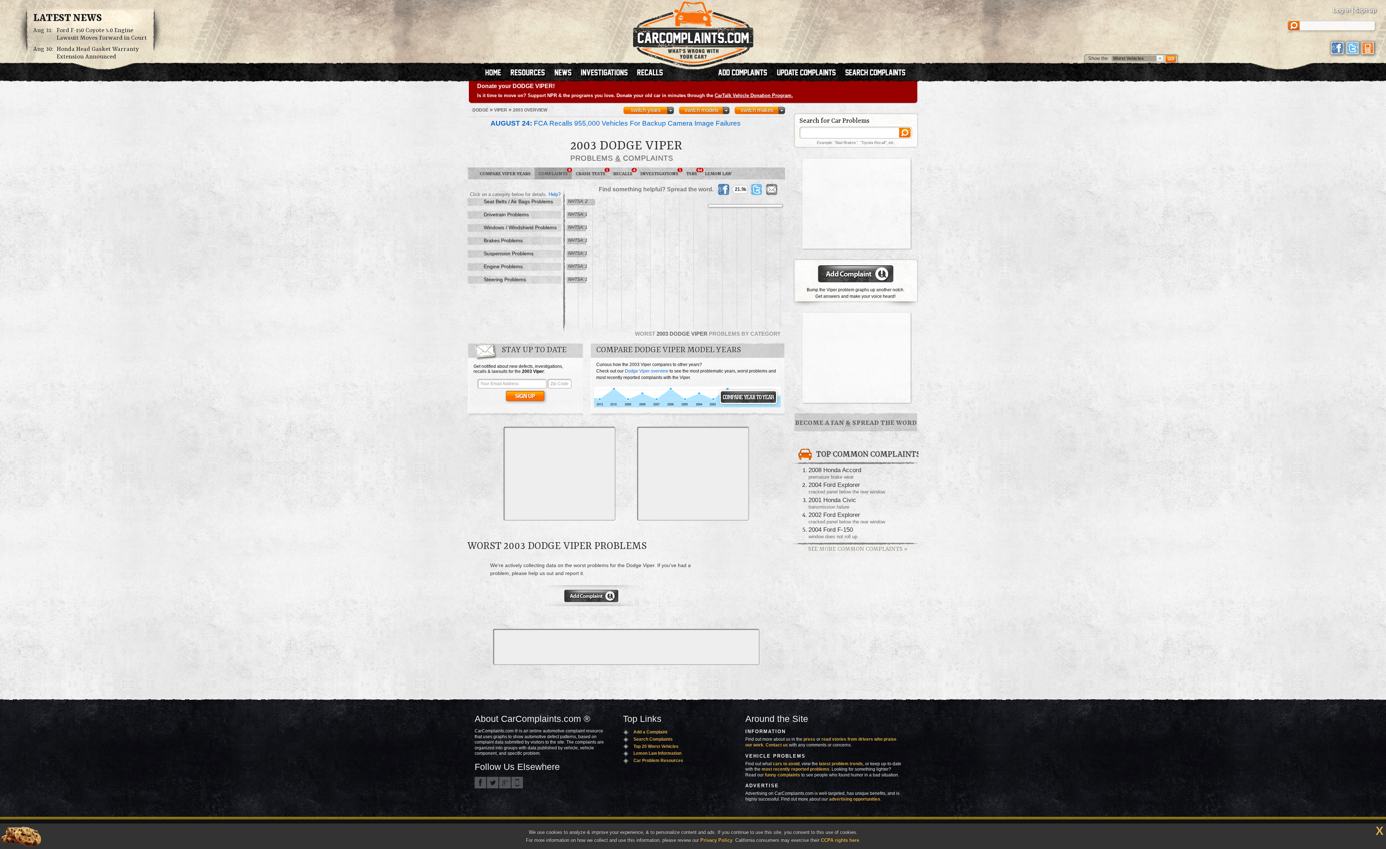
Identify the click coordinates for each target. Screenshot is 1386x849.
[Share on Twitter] (756, 189)
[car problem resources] (531, 73)
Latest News (67, 18)
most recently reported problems (795, 769)
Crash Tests (592, 172)
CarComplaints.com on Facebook (480, 782)
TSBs (693, 172)
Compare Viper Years (505, 174)
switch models (702, 110)
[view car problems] (496, 73)
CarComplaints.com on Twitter (492, 782)
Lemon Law (718, 174)
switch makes (757, 110)
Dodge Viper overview (646, 371)
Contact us (777, 745)
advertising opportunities (854, 799)
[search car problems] (878, 73)
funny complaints (782, 775)
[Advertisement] (559, 473)
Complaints (555, 172)
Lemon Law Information (657, 753)
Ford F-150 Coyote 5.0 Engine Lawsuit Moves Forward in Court (102, 34)
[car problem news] (566, 73)
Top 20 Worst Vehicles (656, 746)
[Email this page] (771, 189)
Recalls (624, 172)
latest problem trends (841, 763)
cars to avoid (786, 763)
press (809, 739)
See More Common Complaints (857, 549)
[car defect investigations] (607, 73)
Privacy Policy (716, 840)
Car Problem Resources (658, 760)
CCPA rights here (840, 840)
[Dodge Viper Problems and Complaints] (687, 406)
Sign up (1365, 10)
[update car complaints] (809, 73)
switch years (646, 110)
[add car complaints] (746, 73)
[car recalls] (650, 73)
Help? (555, 194)
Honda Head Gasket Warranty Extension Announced (98, 53)
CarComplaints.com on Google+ (505, 782)
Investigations (660, 172)
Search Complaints (653, 739)
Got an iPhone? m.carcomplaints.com (517, 782)
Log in (1341, 10)
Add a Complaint (650, 732)
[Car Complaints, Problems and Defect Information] (693, 32)
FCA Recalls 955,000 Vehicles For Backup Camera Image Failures (616, 123)
